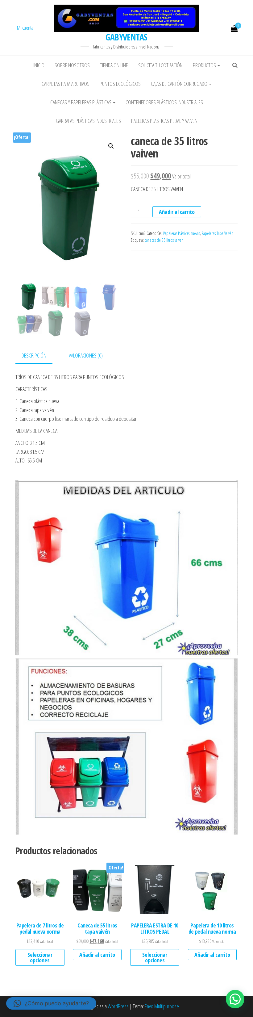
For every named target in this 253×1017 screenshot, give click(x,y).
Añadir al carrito (177, 212)
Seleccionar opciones (39, 957)
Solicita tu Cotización (160, 65)
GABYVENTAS (126, 37)
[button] (111, 146)
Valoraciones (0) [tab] (86, 355)
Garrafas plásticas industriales (88, 120)
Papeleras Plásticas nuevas (181, 233)
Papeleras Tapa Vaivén (217, 233)
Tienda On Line (114, 65)
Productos (205, 65)
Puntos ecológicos (120, 83)
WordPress (118, 1006)
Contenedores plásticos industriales (164, 102)
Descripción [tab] (34, 355)
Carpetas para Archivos (65, 83)
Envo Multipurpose (162, 1006)
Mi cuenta (25, 27)
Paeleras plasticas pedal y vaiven (164, 120)
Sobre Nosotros (72, 65)
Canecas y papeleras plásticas (81, 102)
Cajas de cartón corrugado (179, 83)
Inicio (38, 65)
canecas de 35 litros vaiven (164, 240)
